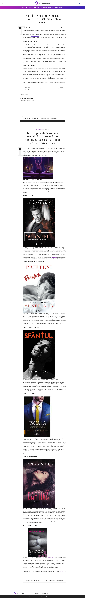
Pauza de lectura (29, 7)
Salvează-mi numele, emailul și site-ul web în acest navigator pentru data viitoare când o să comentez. (39, 118)
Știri (49, 593)
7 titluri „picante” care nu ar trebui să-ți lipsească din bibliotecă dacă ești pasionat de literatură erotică (42, 138)
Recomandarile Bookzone (57, 7)
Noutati (23, 7)
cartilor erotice (51, 557)
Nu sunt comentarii (24, 94)
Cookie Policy (50, 596)
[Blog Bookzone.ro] (42, 3)
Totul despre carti (38, 7)
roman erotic (54, 257)
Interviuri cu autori (47, 7)
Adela (43, 145)
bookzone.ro (62, 571)
